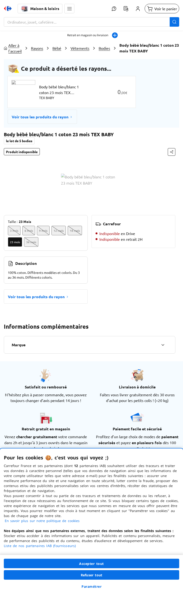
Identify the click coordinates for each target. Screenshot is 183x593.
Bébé (56, 48)
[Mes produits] (126, 8)
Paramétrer (91, 586)
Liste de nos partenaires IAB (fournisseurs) (40, 545)
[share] (171, 152)
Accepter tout (91, 563)
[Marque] (163, 345)
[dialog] (91, 520)
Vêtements (80, 48)
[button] (69, 8)
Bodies (104, 48)
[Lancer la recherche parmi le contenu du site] (174, 21)
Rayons (37, 48)
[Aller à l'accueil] (8, 8)
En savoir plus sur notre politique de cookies (42, 520)
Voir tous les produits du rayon (40, 116)
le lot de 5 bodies (19, 141)
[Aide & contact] (114, 8)
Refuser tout (91, 575)
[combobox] (91, 22)
